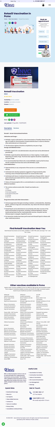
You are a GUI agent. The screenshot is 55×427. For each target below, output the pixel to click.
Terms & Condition (11, 404)
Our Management (34, 382)
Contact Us (9, 401)
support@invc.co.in (38, 398)
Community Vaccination (36, 375)
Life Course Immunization (36, 380)
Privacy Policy (10, 406)
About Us (8, 394)
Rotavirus (11, 104)
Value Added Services (12, 399)
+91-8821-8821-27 (40, 1)
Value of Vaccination (35, 377)
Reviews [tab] (16, 128)
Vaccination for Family (36, 372)
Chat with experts (13, 115)
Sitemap (32, 384)
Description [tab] (8, 128)
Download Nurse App (12, 392)
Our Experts (9, 397)
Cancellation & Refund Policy (14, 409)
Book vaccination (10, 110)
